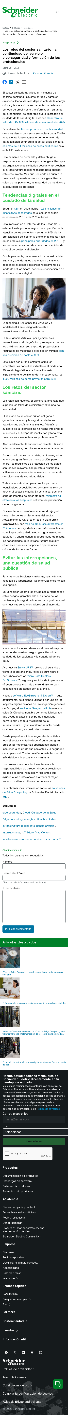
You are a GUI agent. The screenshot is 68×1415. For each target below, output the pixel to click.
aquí (5, 796)
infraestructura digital (15, 825)
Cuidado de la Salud (43, 812)
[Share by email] (24, 83)
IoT (24, 832)
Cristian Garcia (43, 73)
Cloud (26, 812)
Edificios (16, 28)
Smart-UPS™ (26, 667)
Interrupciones (11, 832)
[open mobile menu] (64, 12)
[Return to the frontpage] (19, 12)
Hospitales (28, 28)
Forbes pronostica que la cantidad (42, 129)
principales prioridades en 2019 (40, 240)
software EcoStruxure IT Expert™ (33, 695)
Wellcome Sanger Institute (35, 708)
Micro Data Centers (39, 832)
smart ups (52, 839)
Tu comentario (10, 888)
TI (60, 839)
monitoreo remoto (13, 839)
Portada (5, 28)
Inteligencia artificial (42, 825)
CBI (16, 208)
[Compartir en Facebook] (4, 83)
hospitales (49, 819)
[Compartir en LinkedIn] (11, 83)
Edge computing (12, 819)
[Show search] (57, 12)
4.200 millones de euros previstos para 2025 (29, 378)
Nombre (7, 861)
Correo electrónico (13, 873)
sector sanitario (34, 839)
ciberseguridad (11, 812)
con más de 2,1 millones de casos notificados (30, 146)
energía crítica (33, 819)
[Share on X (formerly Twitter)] (17, 83)
